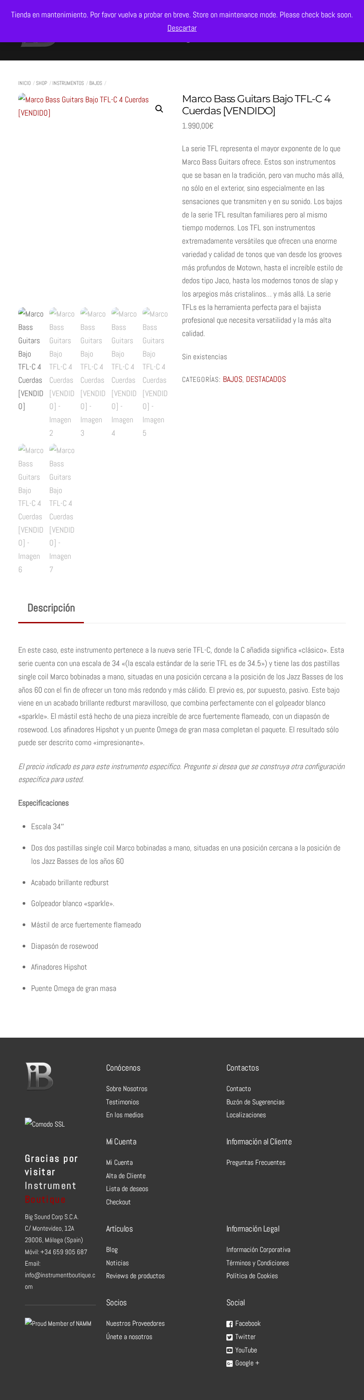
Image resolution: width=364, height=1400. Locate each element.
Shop (41, 83)
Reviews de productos (135, 1275)
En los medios (124, 1114)
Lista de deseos (127, 1188)
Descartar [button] (182, 28)
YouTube (245, 1350)
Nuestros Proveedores (135, 1323)
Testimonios (122, 1102)
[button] (159, 109)
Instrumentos (68, 83)
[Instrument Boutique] (38, 45)
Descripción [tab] (51, 607)
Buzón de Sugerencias (255, 1102)
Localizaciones (246, 1114)
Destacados (266, 379)
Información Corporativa (258, 1249)
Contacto (238, 1088)
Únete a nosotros (129, 1336)
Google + (246, 1363)
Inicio (24, 83)
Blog (112, 1249)
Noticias (117, 1263)
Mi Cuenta (119, 1162)
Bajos (95, 83)
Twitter (244, 1336)
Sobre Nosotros (126, 1088)
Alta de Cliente (126, 1175)
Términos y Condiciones (257, 1263)
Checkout (118, 1202)
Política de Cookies (252, 1275)
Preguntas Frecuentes (255, 1162)
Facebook (247, 1323)
